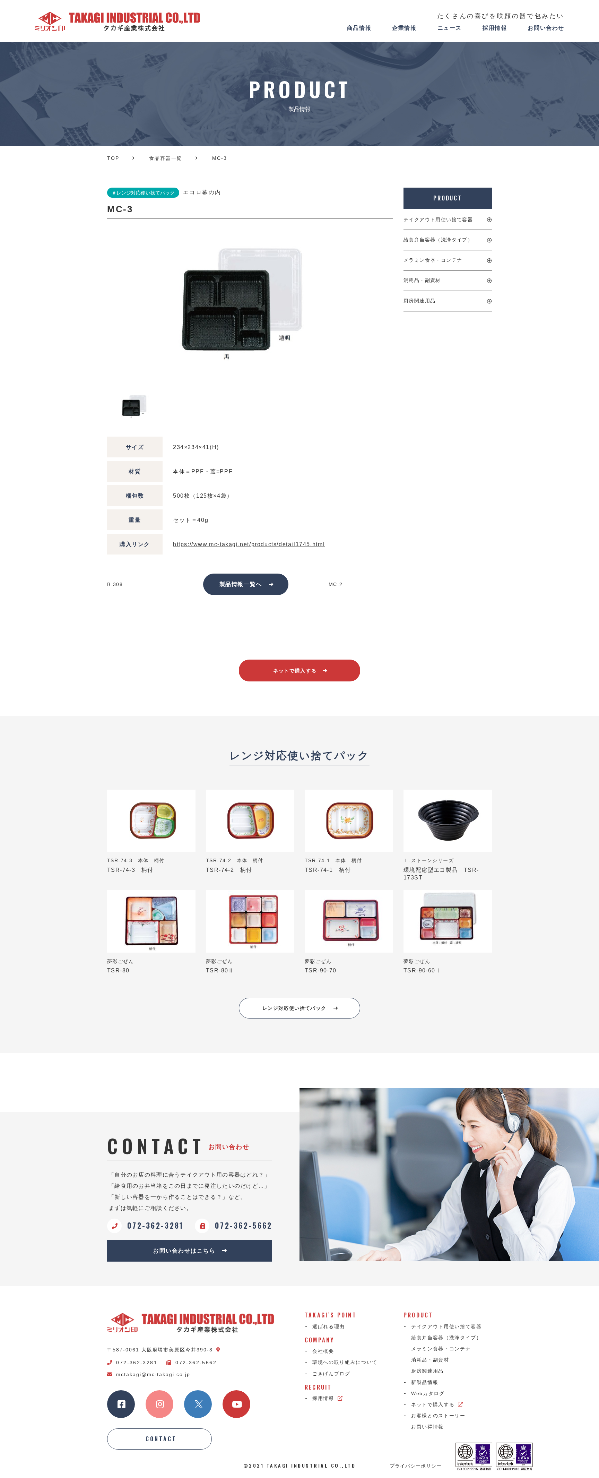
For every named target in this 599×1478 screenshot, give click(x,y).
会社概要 (323, 1351)
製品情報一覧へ (240, 584)
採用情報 (495, 28)
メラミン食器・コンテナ (432, 260)
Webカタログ (428, 1393)
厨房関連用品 (419, 300)
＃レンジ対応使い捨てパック (143, 193)
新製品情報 (424, 1382)
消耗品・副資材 (422, 280)
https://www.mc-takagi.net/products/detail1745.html (249, 544)
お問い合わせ (546, 28)
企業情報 (404, 28)
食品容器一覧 (165, 158)
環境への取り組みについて (344, 1362)
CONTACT (161, 1439)
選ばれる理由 (328, 1326)
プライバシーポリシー (416, 1465)
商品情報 (359, 28)
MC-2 (336, 584)
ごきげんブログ (331, 1373)
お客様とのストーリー (438, 1415)
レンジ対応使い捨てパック (294, 1008)
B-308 (115, 584)
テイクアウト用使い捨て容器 (438, 219)
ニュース (449, 28)
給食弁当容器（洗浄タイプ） (438, 239)
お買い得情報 (427, 1426)
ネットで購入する (294, 670)
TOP (113, 158)
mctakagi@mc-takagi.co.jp (153, 1374)
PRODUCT (447, 198)
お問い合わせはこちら (184, 1251)
